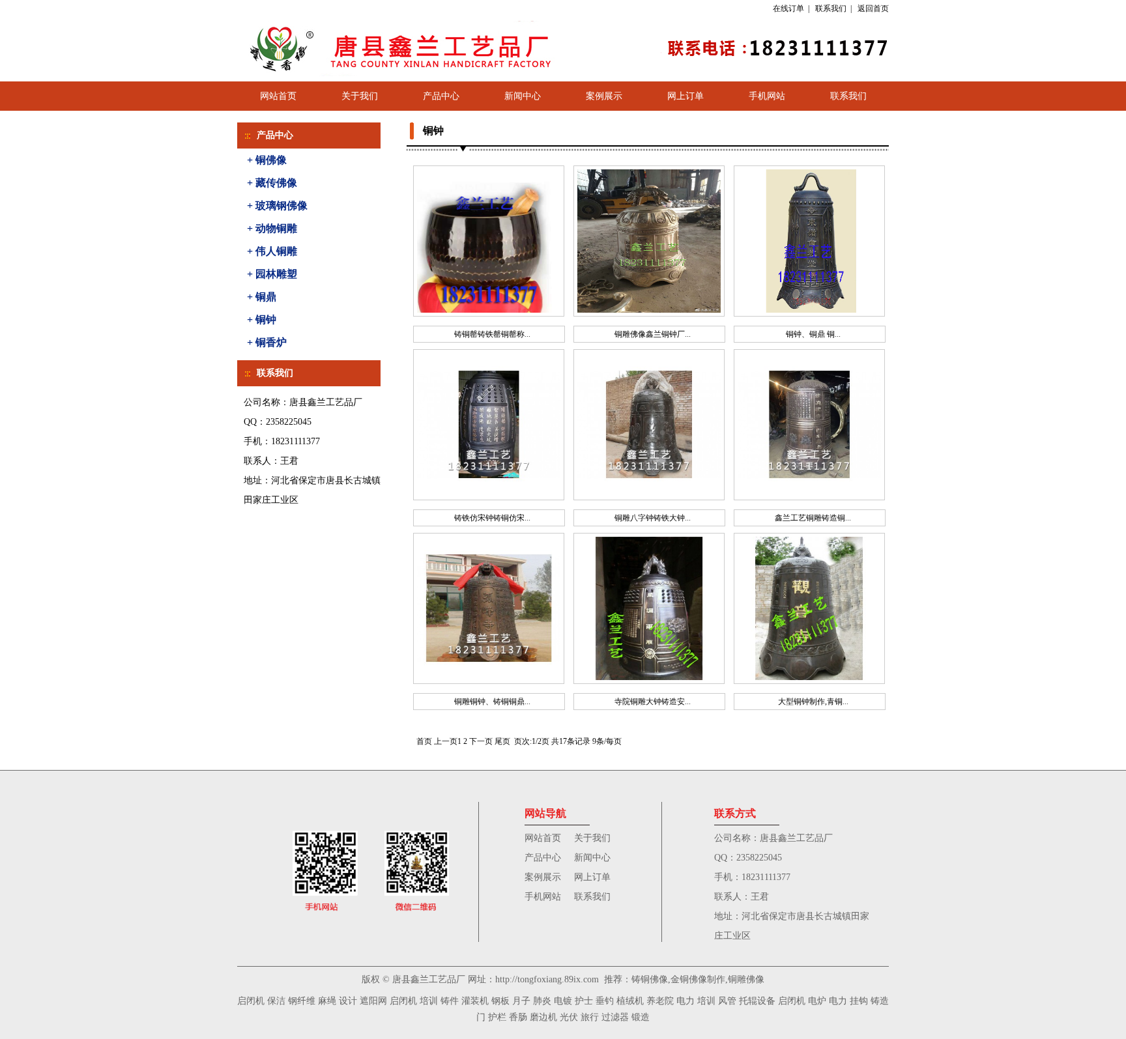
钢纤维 (301, 1001)
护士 (584, 1001)
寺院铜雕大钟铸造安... (652, 701)
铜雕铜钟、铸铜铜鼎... (492, 701)
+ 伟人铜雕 (272, 251)
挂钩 (859, 1001)
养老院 (660, 1001)
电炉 (817, 1001)
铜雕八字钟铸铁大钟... (652, 517)
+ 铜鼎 (261, 296)
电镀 (563, 1001)
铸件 (449, 1001)
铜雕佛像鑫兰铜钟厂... (652, 334)
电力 (685, 1001)
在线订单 (788, 8)
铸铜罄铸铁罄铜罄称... (492, 334)
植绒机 (630, 1001)
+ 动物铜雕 (272, 228)
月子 (521, 1001)
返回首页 (873, 8)
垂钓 (605, 1001)
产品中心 (441, 96)
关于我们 (359, 96)
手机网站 (767, 96)
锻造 (640, 1017)
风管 (727, 1001)
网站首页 (278, 96)
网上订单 (685, 96)
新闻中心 (522, 96)
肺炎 (542, 1001)
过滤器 (615, 1017)
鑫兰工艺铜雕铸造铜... (813, 517)
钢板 (500, 1001)
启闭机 (251, 1001)
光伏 (569, 1017)
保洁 (276, 1001)
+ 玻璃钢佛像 (277, 205)
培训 (429, 1001)
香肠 (518, 1017)
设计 (348, 1001)
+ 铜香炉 (267, 342)
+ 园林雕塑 (272, 273)
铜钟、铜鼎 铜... (813, 334)
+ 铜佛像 (267, 159)
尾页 (502, 741)
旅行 (590, 1017)
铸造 (880, 1001)
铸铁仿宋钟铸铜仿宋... (492, 517)
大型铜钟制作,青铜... (813, 701)
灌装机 (475, 1001)
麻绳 (327, 1001)
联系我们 (830, 8)
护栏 (497, 1017)
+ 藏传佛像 (272, 182)
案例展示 (604, 96)
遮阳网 (373, 1001)
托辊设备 (757, 1001)
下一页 (481, 741)
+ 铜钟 (261, 319)
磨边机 (543, 1017)
